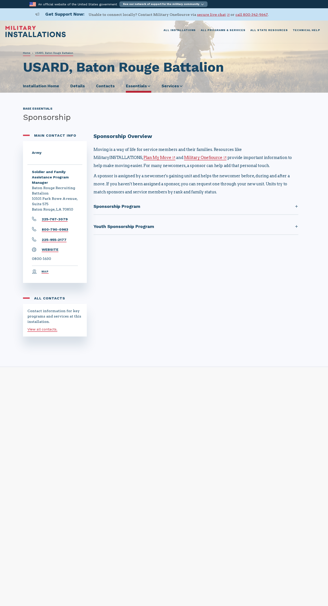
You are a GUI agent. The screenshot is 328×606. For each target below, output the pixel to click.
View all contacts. (42, 329)
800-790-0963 (55, 229)
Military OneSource (203, 157)
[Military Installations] (35, 36)
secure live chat (211, 15)
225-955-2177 (54, 240)
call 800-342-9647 (251, 15)
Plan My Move (157, 157)
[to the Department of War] (32, 4)
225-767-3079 (55, 219)
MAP (45, 271)
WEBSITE (50, 249)
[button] (163, 4)
